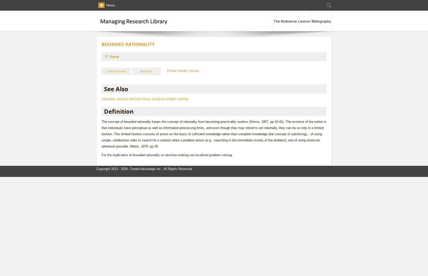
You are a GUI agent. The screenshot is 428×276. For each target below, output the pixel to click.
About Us (146, 71)
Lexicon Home (116, 71)
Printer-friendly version (183, 71)
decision (122, 99)
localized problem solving (170, 99)
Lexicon (304, 21)
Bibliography (321, 21)
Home (110, 5)
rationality (108, 99)
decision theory (140, 99)
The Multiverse (285, 21)
